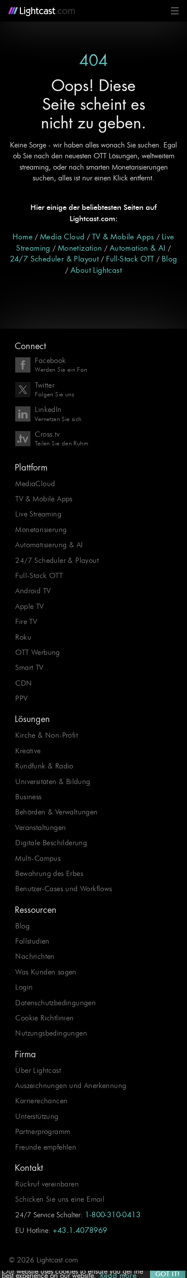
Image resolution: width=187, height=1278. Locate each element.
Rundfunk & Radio (44, 766)
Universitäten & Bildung (52, 781)
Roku (23, 637)
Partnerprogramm (42, 1131)
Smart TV (29, 667)
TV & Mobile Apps (123, 237)
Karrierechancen (41, 1100)
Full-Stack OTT (130, 259)
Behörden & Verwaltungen (56, 811)
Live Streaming (38, 514)
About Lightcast (96, 270)
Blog (169, 259)
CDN (23, 683)
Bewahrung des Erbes (49, 873)
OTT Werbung (37, 652)
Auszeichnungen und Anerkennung (70, 1085)
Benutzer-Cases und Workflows (63, 888)
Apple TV (29, 606)
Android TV (32, 590)
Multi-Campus (37, 858)
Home (23, 237)
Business (28, 796)
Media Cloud (62, 237)
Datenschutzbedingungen (55, 1002)
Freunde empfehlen (45, 1147)
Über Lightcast (38, 1070)
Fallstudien (32, 941)
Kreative (27, 750)
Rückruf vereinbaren (47, 1184)
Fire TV (26, 621)
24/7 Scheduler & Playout (54, 259)
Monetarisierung (41, 529)
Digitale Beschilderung (51, 842)
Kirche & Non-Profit (46, 735)
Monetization (80, 248)
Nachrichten (34, 956)
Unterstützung (36, 1116)
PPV (21, 698)
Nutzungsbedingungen (51, 1033)
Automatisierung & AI (49, 544)
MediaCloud (35, 483)
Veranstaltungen (40, 827)
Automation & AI (138, 248)
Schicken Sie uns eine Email (59, 1199)
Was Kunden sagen (45, 971)
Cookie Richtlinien (44, 1017)
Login (24, 987)
